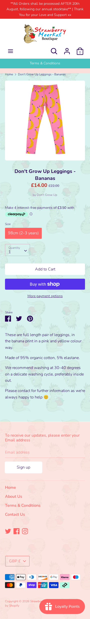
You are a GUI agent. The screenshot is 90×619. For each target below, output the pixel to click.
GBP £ (15, 561)
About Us (45, 63)
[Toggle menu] (10, 51)
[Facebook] (17, 531)
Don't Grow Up (47, 195)
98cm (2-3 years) (23, 233)
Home (10, 487)
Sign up (23, 467)
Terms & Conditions (22, 505)
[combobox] (17, 250)
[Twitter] (8, 531)
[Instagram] (25, 531)
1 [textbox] (9, 252)
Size (7, 224)
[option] (45, 63)
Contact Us (15, 514)
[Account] (67, 49)
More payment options (45, 296)
